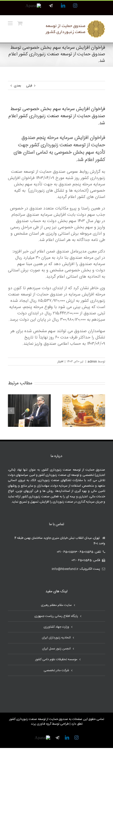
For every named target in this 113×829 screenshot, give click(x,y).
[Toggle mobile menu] (10, 23)
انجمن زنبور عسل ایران (56, 648)
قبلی (29, 86)
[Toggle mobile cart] (20, 23)
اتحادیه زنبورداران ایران (56, 637)
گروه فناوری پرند (41, 723)
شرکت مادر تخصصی (56, 670)
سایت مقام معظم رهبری (56, 605)
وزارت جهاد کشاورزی (56, 626)
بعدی (17, 86)
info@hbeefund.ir (65, 569)
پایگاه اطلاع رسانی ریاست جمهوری (56, 616)
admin (92, 361)
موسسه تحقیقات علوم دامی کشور (56, 659)
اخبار (60, 361)
